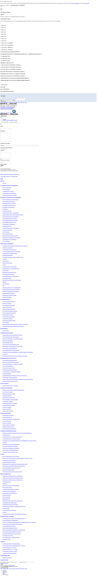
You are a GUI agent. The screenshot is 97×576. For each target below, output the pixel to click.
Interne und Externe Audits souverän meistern (11, 336)
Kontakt (4, 102)
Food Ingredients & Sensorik (8, 314)
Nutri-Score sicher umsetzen (8, 233)
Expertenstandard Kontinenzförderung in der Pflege (12, 531)
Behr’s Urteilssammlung (7, 187)
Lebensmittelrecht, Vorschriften (8, 191)
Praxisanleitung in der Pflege (8, 535)
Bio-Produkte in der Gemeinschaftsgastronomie (11, 444)
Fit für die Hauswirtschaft (7, 487)
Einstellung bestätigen (14, 5)
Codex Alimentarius (6, 189)
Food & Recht (5, 209)
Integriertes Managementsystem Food (9, 272)
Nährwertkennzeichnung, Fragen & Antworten (11, 350)
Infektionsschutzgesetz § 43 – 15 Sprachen (10, 549)
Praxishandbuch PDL (6, 498)
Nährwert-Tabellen (6, 283)
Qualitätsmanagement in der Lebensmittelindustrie (11, 287)
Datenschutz (17, 102)
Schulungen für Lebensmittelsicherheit (9, 295)
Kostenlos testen (15, 176)
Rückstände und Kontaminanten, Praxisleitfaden (11, 289)
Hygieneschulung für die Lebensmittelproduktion (11, 543)
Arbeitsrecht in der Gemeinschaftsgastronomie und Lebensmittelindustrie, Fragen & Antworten (19, 440)
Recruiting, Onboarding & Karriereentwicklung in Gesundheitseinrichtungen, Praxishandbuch (19, 522)
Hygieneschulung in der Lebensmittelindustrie (11, 268)
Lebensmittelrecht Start (7, 226)
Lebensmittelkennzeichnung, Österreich (10, 218)
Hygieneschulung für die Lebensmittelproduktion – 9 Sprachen (14, 545)
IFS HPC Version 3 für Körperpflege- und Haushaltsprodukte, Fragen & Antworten (17, 458)
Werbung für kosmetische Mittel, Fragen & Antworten (12, 471)
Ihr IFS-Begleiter (6, 270)
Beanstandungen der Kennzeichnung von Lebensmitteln (13, 346)
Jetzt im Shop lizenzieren (5, 176)
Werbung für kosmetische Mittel (8, 469)
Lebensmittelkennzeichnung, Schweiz (9, 222)
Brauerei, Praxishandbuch (7, 307)
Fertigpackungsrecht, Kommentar (9, 201)
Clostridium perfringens (7, 373)
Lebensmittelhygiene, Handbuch (8, 274)
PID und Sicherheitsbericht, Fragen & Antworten (11, 467)
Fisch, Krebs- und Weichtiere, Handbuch (10, 311)
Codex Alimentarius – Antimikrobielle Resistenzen (12, 371)
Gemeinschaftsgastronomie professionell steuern (11, 419)
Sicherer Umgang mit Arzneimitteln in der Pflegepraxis (12, 524)
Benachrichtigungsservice (7, 557)
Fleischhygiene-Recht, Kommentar (9, 203)
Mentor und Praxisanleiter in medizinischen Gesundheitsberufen (14, 529)
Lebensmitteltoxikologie (7, 278)
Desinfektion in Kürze (7, 539)
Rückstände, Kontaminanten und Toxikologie (11, 291)
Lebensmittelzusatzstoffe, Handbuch (9, 320)
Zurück (2, 164)
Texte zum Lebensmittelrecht (8, 340)
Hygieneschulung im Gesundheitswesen (10, 493)
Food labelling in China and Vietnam (9, 205)
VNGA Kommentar (6, 241)
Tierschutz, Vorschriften (7, 407)
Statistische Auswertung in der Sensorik (10, 369)
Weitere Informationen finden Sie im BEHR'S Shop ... (10, 174)
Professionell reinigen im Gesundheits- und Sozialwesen (13, 500)
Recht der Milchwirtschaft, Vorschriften (10, 195)
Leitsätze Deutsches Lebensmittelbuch (9, 193)
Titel (1, 100)
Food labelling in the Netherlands (8, 207)
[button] (48, 178)
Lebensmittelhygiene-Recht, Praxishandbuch (11, 216)
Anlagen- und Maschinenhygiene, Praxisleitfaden (11, 251)
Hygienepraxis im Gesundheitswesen (9, 491)
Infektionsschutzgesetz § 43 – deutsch (9, 547)
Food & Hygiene (6, 261)
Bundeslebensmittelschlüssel (8, 255)
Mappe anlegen (3, 101)
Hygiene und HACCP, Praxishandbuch (10, 266)
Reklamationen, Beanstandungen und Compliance (11, 237)
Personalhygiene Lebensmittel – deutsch (10, 551)
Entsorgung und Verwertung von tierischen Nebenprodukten (13, 390)
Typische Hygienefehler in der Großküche (10, 446)
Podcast (13, 102)
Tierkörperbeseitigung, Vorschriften (9, 405)
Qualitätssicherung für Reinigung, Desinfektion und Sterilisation (14, 506)
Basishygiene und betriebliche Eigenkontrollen (11, 448)
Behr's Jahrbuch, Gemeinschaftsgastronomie (10, 450)
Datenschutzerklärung (75, 3)
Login (2, 564)
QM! (3, 285)
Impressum (87, 3)
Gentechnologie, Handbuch (7, 318)
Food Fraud (5, 259)
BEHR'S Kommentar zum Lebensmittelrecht (11, 199)
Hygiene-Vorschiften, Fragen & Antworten (10, 381)
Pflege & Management (7, 495)
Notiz (14, 100)
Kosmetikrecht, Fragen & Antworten (9, 460)
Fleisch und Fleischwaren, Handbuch (9, 312)
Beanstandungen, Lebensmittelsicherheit (10, 253)
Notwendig (2, 5)
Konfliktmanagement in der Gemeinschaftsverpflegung (12, 436)
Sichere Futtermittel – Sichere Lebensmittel (10, 399)
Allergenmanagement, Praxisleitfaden (9, 249)
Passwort (21, 562)
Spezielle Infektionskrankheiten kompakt (10, 120)
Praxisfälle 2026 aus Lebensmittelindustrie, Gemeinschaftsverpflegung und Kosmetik (18, 352)
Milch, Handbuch (6, 322)
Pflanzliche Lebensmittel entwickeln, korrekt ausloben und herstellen (15, 355)
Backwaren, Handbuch (7, 303)
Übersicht (4, 119)
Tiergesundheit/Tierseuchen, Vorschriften (10, 403)
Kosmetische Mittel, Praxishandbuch (9, 462)
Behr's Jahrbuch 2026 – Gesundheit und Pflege (11, 537)
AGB (26, 102)
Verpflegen (5, 512)
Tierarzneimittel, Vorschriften (8, 401)
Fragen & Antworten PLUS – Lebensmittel (10, 385)
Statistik (7, 5)
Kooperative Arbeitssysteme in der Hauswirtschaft (11, 533)
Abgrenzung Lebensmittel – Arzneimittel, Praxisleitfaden (13, 338)
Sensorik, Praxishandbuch (7, 297)
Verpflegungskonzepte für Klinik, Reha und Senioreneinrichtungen (14, 514)
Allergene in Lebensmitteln (7, 247)
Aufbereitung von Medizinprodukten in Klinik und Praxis (13, 479)
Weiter (5, 164)
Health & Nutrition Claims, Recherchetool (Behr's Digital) (13, 214)
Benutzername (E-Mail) (4, 562)
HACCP (4, 264)
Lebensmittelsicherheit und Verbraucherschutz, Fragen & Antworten (15, 375)
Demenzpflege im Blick (7, 481)
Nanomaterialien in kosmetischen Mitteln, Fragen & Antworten (14, 466)
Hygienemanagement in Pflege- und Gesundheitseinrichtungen (14, 518)
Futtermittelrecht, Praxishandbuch (9, 397)
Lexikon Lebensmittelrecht (7, 230)
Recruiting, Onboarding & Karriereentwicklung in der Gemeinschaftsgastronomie (17, 433)
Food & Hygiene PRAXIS (7, 262)
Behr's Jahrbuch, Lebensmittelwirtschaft (10, 348)
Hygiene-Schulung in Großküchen (9, 424)
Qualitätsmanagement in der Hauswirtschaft (10, 504)
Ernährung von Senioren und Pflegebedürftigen (11, 485)
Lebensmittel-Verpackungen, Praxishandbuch (11, 228)
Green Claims (5, 354)
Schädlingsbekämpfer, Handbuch (8, 293)
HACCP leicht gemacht (7, 421)
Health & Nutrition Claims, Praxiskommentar (11, 212)
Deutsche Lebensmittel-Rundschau (9, 309)
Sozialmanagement (6, 508)
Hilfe (7, 102)
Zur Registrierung (12, 565)
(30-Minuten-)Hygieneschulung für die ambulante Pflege (13, 476)
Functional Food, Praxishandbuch (9, 316)
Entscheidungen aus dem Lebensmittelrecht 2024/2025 (12, 335)
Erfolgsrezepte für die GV (7, 417)
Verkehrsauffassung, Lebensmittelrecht (9, 239)
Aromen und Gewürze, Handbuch (9, 301)
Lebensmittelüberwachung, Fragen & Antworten (11, 438)
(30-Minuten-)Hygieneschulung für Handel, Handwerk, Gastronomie (15, 245)
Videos (10, 102)
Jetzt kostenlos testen (4, 567)
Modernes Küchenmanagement (8, 426)
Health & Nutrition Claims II (8, 342)
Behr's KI (4, 183)
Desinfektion (5, 483)
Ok (1, 8)
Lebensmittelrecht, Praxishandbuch (9, 224)
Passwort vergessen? (4, 563)
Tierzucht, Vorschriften (7, 409)
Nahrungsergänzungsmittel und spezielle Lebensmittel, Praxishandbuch (15, 324)
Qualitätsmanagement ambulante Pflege (10, 502)
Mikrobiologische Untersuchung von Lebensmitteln (12, 280)
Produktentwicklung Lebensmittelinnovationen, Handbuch (13, 326)
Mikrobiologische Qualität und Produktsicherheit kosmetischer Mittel (15, 464)
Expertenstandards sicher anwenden (9, 526)
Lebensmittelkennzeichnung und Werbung (10, 220)
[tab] (48, 178)
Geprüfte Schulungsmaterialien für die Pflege (11, 489)
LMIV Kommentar (6, 231)
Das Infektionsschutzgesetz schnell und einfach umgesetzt (13, 257)
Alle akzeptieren (21, 5)
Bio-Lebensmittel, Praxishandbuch (9, 305)
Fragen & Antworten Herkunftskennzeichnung (11, 344)
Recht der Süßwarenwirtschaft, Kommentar (10, 235)
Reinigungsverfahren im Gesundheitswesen (10, 520)
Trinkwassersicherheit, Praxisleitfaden (9, 428)
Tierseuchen (5, 442)
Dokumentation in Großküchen (8, 415)
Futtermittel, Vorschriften (7, 395)
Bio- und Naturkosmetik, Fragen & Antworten (11, 456)
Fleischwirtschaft (6, 330)
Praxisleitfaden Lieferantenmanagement (10, 360)
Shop (1, 102)
